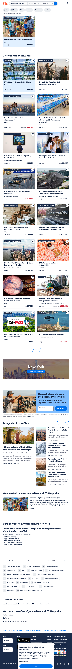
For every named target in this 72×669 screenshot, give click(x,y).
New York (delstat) (18, 630)
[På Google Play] (23, 640)
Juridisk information (36, 642)
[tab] (14, 561)
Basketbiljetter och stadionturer (13, 542)
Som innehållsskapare (60, 642)
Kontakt (33, 639)
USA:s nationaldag (10, 537)
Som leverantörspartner (60, 639)
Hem (4, 630)
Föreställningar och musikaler (13, 544)
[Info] (22, 13)
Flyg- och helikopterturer (11, 538)
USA (9, 630)
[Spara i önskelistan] (33, 17)
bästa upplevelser (45, 604)
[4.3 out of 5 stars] (8, 621)
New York (23, 604)
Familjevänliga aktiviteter (12, 540)
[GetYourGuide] (5, 3)
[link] (19, 31)
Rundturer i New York (50, 630)
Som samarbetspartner (60, 645)
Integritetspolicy (31, 416)
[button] (19, 31)
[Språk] (67, 3)
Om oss (49, 639)
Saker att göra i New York (34, 630)
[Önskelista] (60, 3)
